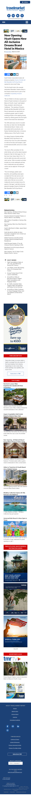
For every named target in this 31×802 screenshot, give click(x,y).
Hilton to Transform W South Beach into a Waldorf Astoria (15, 468)
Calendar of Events (15, 739)
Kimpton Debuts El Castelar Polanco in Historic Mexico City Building (15, 216)
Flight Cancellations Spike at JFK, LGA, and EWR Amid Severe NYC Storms (15, 263)
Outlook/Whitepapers (15, 742)
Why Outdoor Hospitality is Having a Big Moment (15, 220)
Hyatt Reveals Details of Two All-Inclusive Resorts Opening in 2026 (13, 244)
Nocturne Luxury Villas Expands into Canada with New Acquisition (13, 385)
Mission (15, 708)
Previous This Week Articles (15, 748)
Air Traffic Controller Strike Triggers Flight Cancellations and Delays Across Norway (15, 285)
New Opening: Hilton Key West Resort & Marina (15, 224)
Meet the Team (15, 711)
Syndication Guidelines (15, 720)
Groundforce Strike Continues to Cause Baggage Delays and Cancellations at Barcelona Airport (15, 292)
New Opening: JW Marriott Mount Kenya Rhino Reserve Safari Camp (15, 212)
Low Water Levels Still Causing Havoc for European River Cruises (15, 269)
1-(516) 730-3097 (6, 779)
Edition (26, 2)
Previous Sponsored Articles (15, 745)
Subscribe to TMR (15, 373)
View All (16, 649)
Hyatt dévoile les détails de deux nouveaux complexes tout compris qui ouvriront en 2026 (15, 234)
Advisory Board (14, 714)
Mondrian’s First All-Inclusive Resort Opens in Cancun (14, 248)
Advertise (15, 717)
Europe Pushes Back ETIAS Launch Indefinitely (14, 273)
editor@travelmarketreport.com (15, 772)
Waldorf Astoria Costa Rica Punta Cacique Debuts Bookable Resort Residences (13, 239)
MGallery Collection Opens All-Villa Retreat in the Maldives (14, 493)
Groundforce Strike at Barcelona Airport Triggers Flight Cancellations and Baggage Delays (14, 279)
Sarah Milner (9, 51)
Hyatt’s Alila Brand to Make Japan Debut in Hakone (15, 228)
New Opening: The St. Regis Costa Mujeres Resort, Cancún (13, 252)
